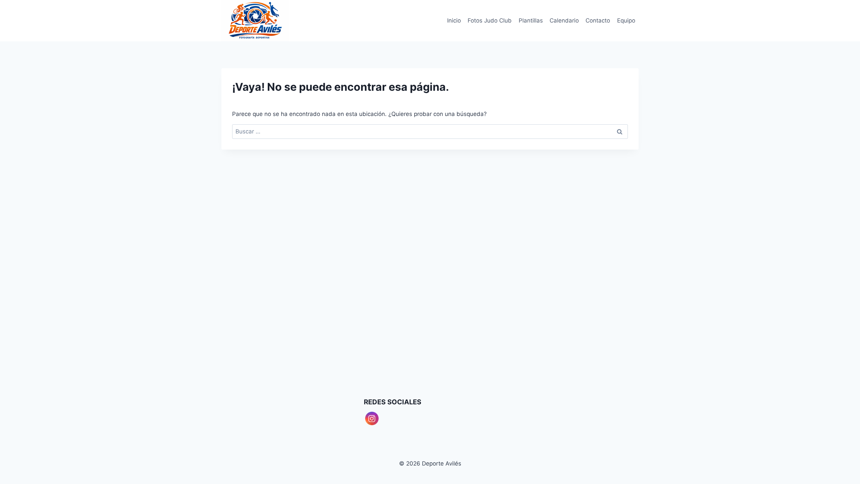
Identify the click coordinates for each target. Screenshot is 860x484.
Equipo (626, 20)
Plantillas (531, 20)
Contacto (598, 20)
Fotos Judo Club (490, 20)
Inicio (454, 20)
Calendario (564, 20)
